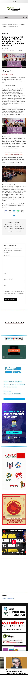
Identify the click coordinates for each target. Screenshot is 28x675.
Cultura (5, 33)
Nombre (6, 273)
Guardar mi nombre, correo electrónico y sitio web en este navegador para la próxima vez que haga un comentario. (14, 293)
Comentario (7, 255)
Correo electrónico (8, 279)
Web (5, 285)
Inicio (3, 24)
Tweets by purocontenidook (8, 598)
